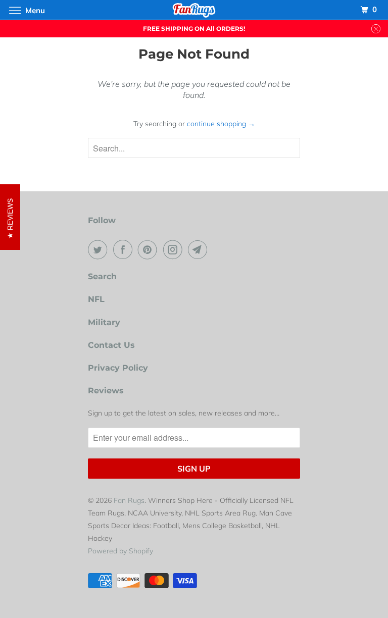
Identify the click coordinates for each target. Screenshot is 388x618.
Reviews (106, 390)
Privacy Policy (118, 368)
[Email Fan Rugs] (199, 249)
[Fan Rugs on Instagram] (174, 249)
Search (102, 276)
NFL (96, 299)
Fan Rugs (129, 500)
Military (104, 322)
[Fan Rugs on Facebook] (124, 249)
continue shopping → (221, 123)
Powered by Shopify (120, 550)
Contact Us (111, 345)
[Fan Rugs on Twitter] (99, 249)
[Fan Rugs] (194, 10)
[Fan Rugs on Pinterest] (149, 249)
